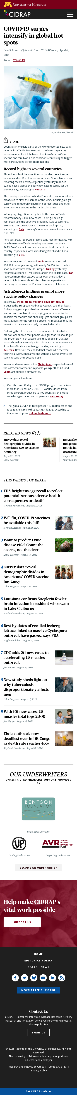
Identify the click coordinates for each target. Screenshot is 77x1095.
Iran (70, 272)
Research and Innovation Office (26, 1066)
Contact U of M (57, 1066)
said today (56, 396)
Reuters (40, 189)
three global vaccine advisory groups (40, 301)
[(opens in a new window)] (26, 4)
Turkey (50, 269)
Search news (38, 967)
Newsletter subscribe (38, 990)
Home (38, 954)
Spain (7, 371)
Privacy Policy (39, 1070)
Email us (38, 1032)
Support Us (22, 922)
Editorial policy (38, 960)
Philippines (45, 364)
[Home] (17, 13)
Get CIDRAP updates (39, 1091)
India (41, 261)
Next (38, 433)
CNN (21, 229)
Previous (34, 433)
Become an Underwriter (38, 867)
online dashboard (40, 413)
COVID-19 (19, 60)
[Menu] (70, 14)
